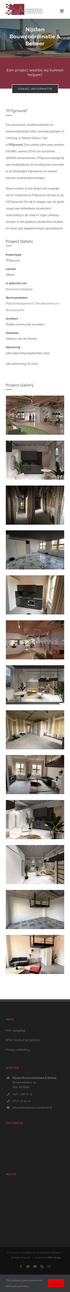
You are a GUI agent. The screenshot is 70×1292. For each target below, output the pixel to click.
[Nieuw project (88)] (35, 848)
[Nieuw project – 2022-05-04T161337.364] (35, 893)
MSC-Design (54, 1257)
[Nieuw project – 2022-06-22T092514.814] (35, 938)
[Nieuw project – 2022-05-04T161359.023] (35, 533)
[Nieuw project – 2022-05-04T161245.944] (35, 489)
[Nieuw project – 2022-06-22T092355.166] (35, 758)
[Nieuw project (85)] (35, 668)
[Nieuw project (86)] (35, 444)
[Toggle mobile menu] (62, 11)
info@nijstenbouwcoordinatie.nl (32, 1107)
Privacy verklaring (17, 1049)
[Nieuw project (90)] (35, 623)
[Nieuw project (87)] (35, 803)
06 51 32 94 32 (21, 1100)
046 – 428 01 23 (22, 1093)
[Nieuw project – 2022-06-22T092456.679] (35, 578)
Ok (56, 1283)
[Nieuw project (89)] (35, 399)
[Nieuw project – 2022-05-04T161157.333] (35, 713)
